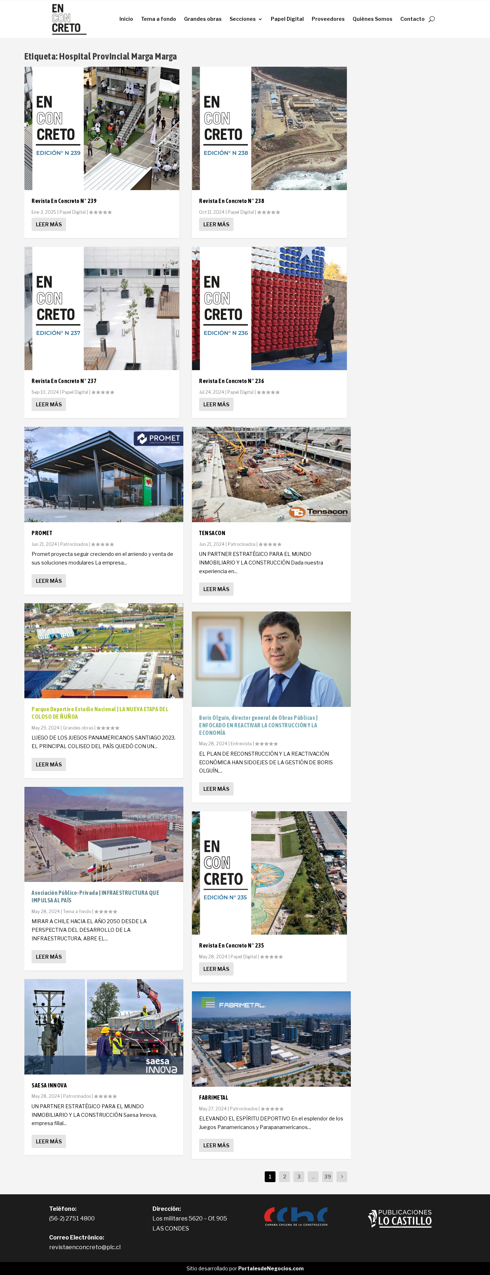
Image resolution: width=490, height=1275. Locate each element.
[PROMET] (103, 474)
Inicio (126, 19)
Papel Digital (287, 19)
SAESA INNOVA (49, 1085)
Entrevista (241, 743)
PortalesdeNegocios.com (271, 1268)
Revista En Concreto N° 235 (231, 945)
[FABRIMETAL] (271, 1039)
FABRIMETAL (213, 1097)
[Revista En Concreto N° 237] (101, 308)
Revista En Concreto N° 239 (64, 201)
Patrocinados (74, 544)
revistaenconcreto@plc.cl (85, 1247)
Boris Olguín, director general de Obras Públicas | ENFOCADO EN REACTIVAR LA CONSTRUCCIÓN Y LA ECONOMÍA (258, 725)
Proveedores (328, 19)
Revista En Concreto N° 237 (64, 381)
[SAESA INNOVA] (103, 1027)
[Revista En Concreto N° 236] (269, 308)
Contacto (412, 19)
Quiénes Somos (372, 19)
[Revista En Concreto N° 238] (269, 128)
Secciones (243, 19)
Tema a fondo (158, 19)
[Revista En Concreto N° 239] (101, 128)
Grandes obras (203, 19)
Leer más (49, 224)
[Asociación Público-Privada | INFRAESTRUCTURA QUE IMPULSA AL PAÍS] (103, 834)
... (313, 1177)
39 (327, 1177)
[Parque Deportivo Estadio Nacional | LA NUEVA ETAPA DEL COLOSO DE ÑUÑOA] (103, 651)
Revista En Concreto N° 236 (231, 381)
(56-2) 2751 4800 (72, 1218)
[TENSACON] (271, 474)
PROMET (42, 533)
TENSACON (212, 533)
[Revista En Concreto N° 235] (269, 873)
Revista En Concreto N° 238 (231, 201)
